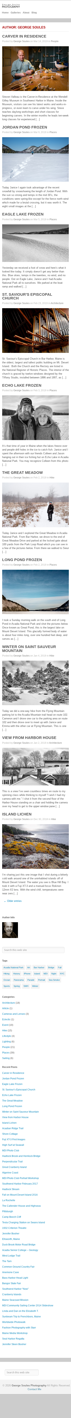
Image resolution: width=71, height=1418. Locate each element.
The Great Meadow (22, 472)
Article (5, 1008)
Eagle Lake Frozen (23, 214)
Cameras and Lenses (13, 1014)
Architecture (57, 303)
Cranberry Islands (11, 1294)
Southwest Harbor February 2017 (20, 1183)
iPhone (27, 973)
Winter (35, 986)
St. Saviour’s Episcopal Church (27, 296)
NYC (62, 973)
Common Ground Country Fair (18, 1266)
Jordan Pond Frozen (24, 127)
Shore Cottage (10, 1134)
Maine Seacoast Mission (15, 1300)
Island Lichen (17, 814)
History (16, 973)
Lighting (6, 1041)
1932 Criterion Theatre (14, 1228)
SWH (25, 986)
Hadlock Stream (10, 1189)
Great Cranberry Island (14, 1167)
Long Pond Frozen (22, 560)
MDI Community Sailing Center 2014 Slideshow (27, 1305)
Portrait (41, 980)
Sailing (6, 1058)
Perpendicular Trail (12, 1161)
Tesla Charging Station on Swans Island (23, 1222)
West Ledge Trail (11, 1255)
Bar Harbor (39, 967)
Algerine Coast (10, 1172)
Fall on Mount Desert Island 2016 (20, 1194)
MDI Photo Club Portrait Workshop (20, 1178)
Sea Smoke (54, 980)
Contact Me (34, 1389)
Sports (7, 986)
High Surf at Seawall (13, 1145)
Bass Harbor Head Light (15, 1277)
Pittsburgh (7, 1211)
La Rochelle (8, 1200)
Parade (30, 980)
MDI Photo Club (10, 1150)
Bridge (51, 967)
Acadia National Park (13, 967)
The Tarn (7, 1261)
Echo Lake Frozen (21, 385)
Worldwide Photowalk (13, 1322)
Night (53, 973)
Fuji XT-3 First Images (13, 1139)
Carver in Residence (24, 36)
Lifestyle (6, 1036)
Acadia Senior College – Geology (20, 1250)
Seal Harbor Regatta (13, 1338)
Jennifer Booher (10, 1233)
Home (5, 12)
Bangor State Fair (11, 1283)
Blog (34, 12)
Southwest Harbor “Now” (15, 1289)
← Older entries (13, 900)
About (26, 12)
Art (28, 967)
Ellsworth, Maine (11, 1239)
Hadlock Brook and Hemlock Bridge (21, 1156)
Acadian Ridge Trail (12, 1128)
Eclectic (6, 1019)
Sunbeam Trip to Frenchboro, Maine (21, 1316)
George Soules (21, 41)
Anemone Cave (10, 1272)
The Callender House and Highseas (21, 1205)
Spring (17, 986)
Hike (52, 477)
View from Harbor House (29, 738)
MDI (46, 973)
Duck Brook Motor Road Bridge (19, 1244)
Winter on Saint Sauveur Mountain (29, 649)
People (55, 41)
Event (5, 1025)
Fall (59, 967)
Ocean (7, 980)
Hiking (6, 973)
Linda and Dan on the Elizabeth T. (20, 1311)
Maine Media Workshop (15, 1333)
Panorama (19, 980)
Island (37, 973)
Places (53, 132)
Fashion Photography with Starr (19, 1327)
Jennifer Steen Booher (14, 1344)
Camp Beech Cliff (11, 1217)
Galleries (16, 12)
